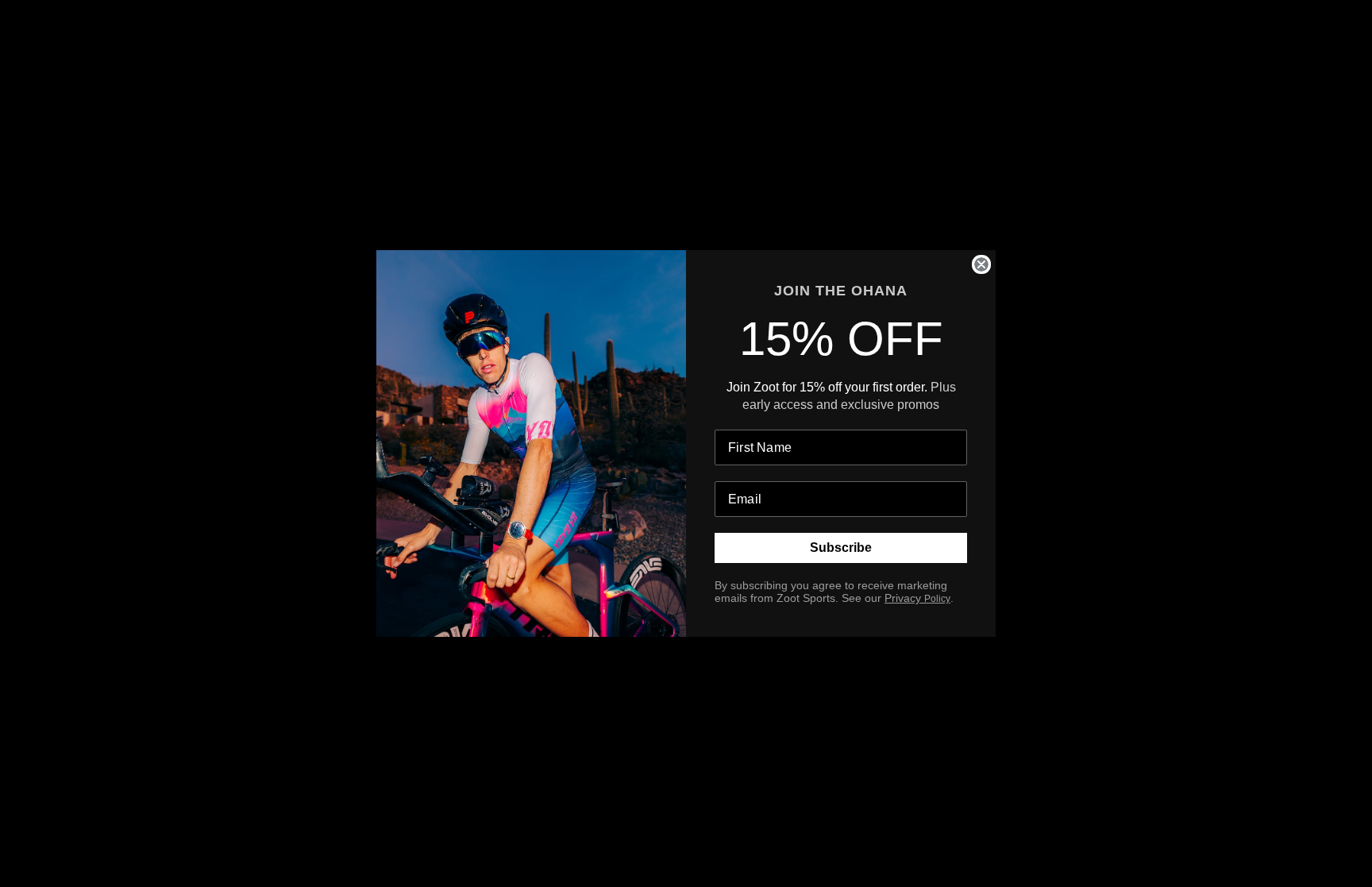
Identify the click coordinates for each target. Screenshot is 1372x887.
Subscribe (841, 547)
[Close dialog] (981, 264)
